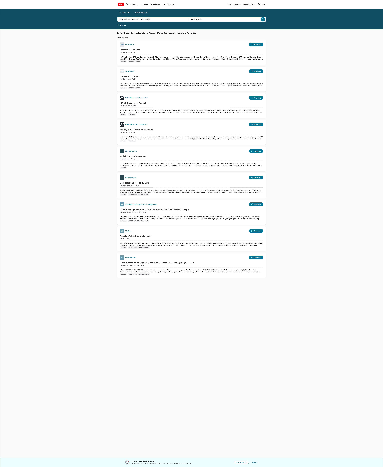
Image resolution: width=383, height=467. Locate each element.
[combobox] (151, 19)
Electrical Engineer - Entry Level (134, 182)
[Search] (263, 19)
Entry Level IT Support (130, 49)
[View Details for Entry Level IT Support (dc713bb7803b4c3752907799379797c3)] (191, 79)
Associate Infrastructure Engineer (135, 236)
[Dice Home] (120, 4)
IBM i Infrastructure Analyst (133, 103)
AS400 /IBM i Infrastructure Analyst (136, 129)
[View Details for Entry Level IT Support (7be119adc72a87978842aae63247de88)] (191, 52)
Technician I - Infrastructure (133, 156)
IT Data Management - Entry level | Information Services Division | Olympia (154, 209)
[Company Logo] (122, 44)
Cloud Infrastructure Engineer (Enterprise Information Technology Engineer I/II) (157, 262)
